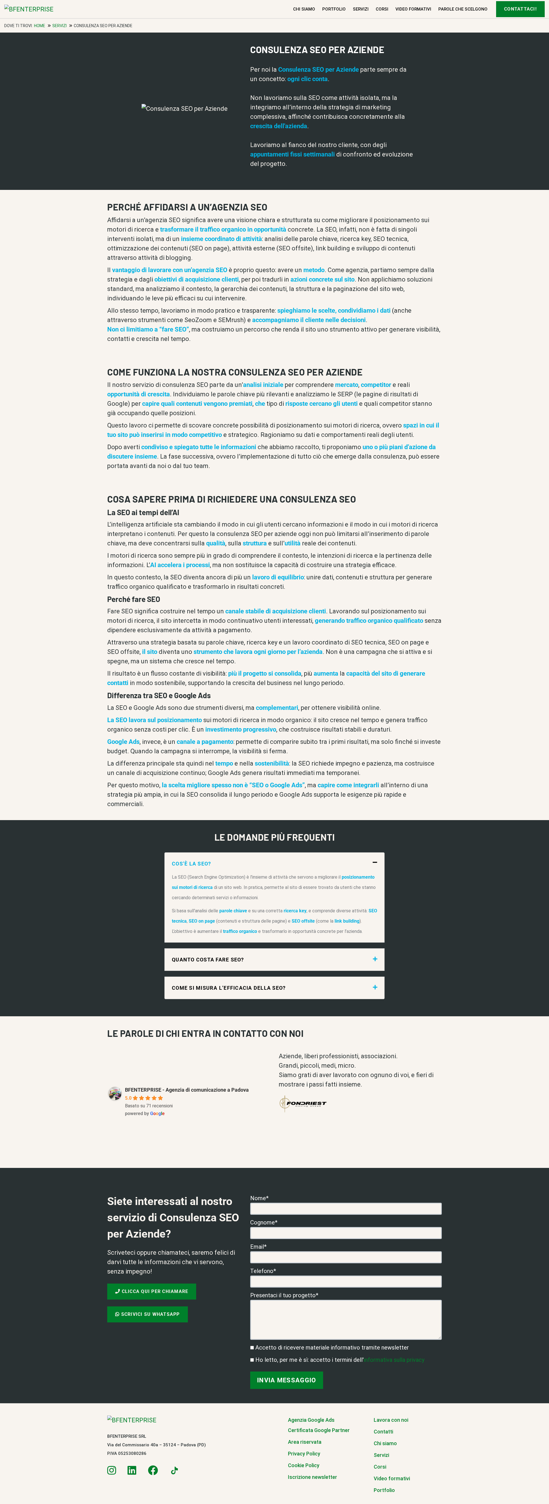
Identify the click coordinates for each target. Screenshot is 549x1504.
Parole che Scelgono (463, 9)
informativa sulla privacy (394, 1359)
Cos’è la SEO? (191, 864)
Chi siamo (304, 9)
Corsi (382, 9)
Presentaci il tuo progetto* (284, 1295)
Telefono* (263, 1271)
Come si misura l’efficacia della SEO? (229, 988)
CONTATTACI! (520, 9)
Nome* (259, 1198)
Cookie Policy (303, 1465)
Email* (258, 1246)
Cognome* (263, 1222)
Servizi (361, 9)
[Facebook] (153, 1470)
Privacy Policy (304, 1454)
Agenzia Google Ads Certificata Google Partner (319, 1425)
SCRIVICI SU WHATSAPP (150, 1314)
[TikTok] (173, 1470)
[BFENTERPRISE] (45, 9)
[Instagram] (111, 1470)
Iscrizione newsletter (312, 1477)
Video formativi (413, 9)
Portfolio (334, 9)
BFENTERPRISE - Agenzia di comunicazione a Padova (187, 1090)
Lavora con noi (391, 1420)
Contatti (383, 1432)
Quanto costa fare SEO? (208, 960)
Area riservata (304, 1442)
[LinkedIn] (132, 1470)
